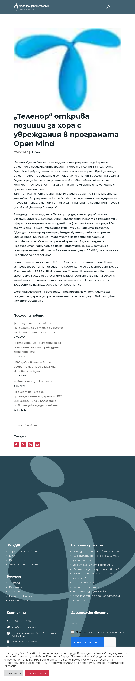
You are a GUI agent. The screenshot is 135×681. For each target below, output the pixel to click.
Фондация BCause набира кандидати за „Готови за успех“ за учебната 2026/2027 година (38, 328)
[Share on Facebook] (16, 444)
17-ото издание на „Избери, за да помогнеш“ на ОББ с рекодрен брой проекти (37, 347)
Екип (12, 555)
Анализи (14, 582)
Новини (36, 152)
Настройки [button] (14, 672)
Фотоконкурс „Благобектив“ (93, 591)
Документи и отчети (24, 564)
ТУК (111, 266)
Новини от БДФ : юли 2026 (33, 381)
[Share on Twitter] (23, 444)
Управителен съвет (23, 551)
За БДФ (13, 545)
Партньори (17, 560)
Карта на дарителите (89, 587)
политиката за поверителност (106, 632)
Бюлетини (16, 587)
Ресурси (14, 577)
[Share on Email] (37, 444)
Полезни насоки (19, 600)
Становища (17, 591)
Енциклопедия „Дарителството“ (96, 569)
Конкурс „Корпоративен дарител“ (96, 551)
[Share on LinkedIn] (30, 444)
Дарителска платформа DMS (93, 564)
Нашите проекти (87, 545)
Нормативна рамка (22, 596)
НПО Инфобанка (84, 582)
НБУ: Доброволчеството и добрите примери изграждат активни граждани (36, 366)
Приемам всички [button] (37, 672)
